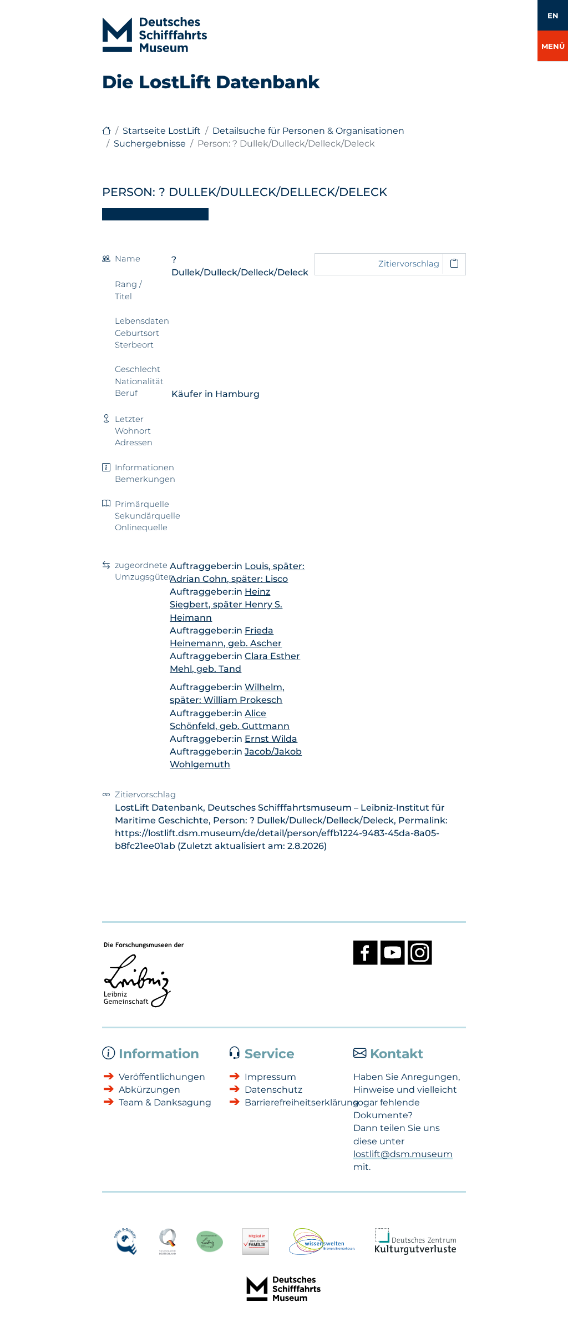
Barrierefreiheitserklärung (292, 1102)
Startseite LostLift (162, 130)
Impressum (270, 1077)
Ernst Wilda (271, 738)
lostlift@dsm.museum (403, 1154)
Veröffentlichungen (162, 1077)
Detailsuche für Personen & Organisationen (308, 130)
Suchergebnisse (150, 143)
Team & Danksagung (165, 1102)
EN (553, 15)
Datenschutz (273, 1089)
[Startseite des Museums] (106, 130)
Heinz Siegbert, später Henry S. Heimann (226, 604)
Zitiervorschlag (408, 264)
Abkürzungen (149, 1089)
